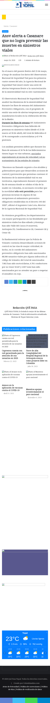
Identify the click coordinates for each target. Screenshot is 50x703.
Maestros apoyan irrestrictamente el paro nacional (35, 392)
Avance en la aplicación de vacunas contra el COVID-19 (12, 387)
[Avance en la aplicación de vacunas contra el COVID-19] (13, 376)
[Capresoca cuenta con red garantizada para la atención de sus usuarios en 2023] (13, 341)
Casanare (13, 26)
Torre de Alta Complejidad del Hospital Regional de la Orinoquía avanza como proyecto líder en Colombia (37, 356)
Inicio (5, 26)
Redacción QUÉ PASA (36, 56)
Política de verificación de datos (29, 689)
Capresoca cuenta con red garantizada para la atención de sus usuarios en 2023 (13, 354)
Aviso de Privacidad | (11, 686)
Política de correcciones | (31, 686)
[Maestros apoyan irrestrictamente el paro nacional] (37, 378)
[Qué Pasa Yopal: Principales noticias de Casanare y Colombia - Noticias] (25, 5)
